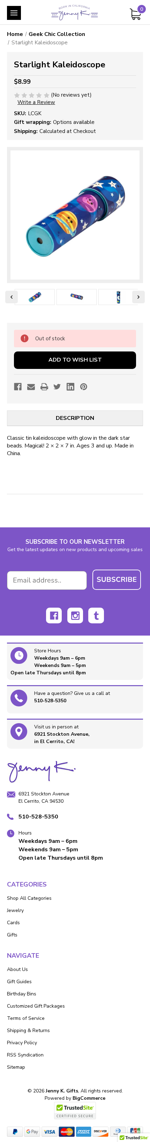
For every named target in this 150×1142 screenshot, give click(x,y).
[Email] (31, 386)
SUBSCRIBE (117, 579)
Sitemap (16, 1067)
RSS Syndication (25, 1055)
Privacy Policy (22, 1042)
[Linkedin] (70, 386)
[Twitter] (57, 386)
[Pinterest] (84, 386)
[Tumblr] (96, 615)
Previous (11, 297)
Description (75, 418)
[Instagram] (75, 615)
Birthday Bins (21, 994)
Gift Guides (19, 981)
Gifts (12, 935)
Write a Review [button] (36, 102)
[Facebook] (18, 386)
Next (138, 297)
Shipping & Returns (28, 1030)
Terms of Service (26, 1018)
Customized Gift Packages (36, 1006)
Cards (13, 922)
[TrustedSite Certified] (75, 1110)
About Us (17, 969)
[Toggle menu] (14, 13)
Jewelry (15, 910)
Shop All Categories (29, 898)
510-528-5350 (50, 700)
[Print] (44, 386)
